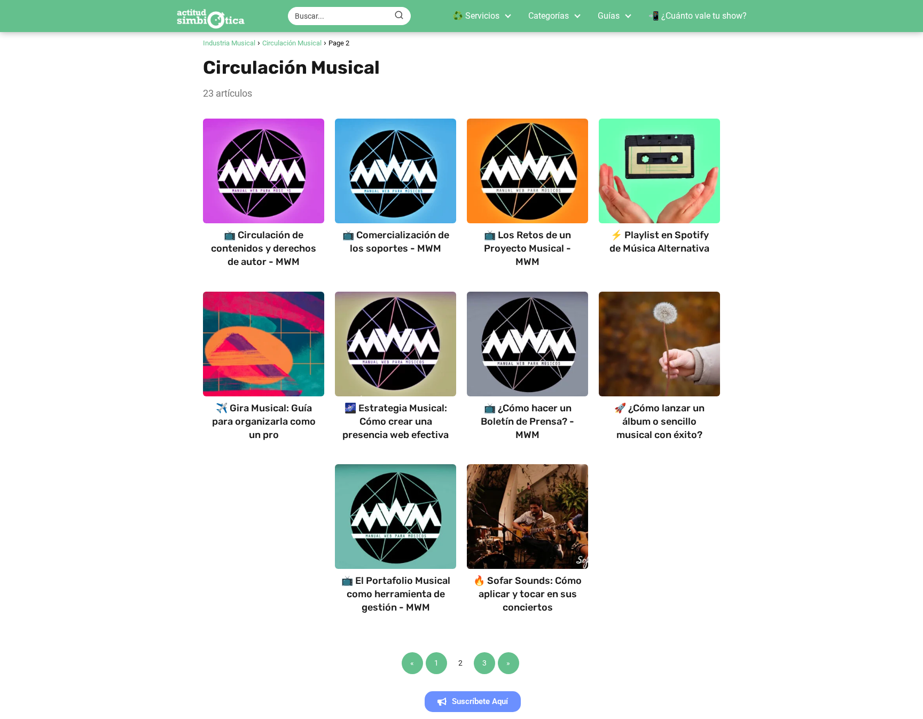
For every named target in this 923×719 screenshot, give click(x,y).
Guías (609, 16)
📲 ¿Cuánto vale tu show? (697, 16)
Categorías (548, 16)
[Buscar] (399, 15)
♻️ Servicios (475, 16)
